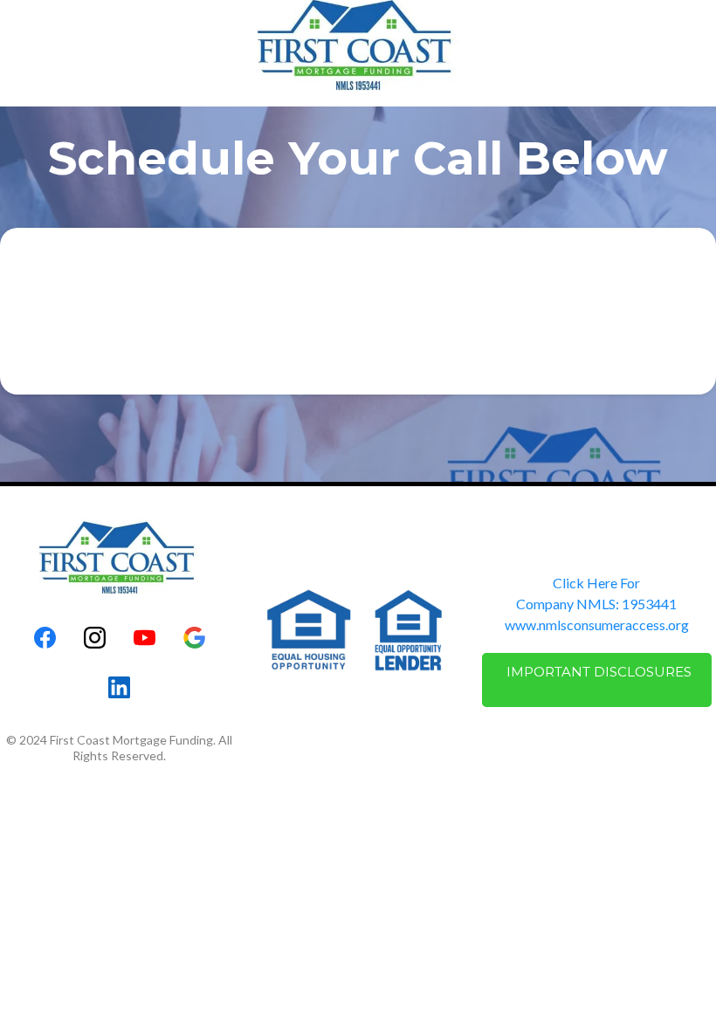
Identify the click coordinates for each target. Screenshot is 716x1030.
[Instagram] (95, 638)
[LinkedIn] (119, 687)
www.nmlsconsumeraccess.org (597, 624)
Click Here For (596, 582)
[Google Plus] (194, 638)
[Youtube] (144, 638)
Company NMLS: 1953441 (596, 603)
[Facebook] (45, 638)
